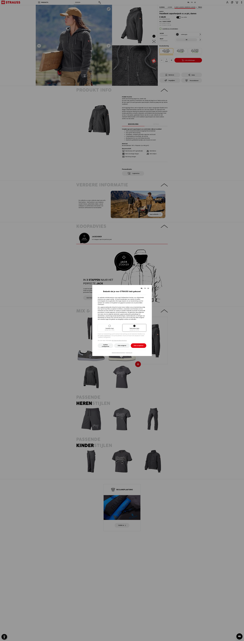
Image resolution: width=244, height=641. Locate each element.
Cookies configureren (105, 345)
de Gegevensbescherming (119, 340)
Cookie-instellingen (104, 335)
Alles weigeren (122, 345)
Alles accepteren (138, 345)
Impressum (129, 352)
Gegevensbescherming (118, 352)
